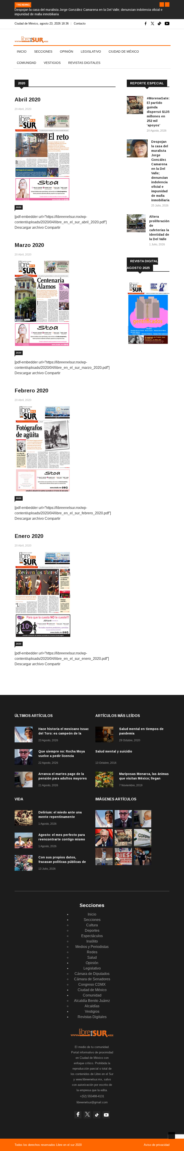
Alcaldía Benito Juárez (92, 1001)
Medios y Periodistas (92, 947)
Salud (92, 957)
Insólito (92, 941)
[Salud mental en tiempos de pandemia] (105, 735)
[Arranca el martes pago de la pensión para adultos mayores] (25, 780)
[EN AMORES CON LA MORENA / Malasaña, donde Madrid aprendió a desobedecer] (142, 864)
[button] (162, 4)
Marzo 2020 (29, 245)
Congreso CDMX (92, 984)
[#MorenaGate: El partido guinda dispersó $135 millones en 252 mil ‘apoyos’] (135, 106)
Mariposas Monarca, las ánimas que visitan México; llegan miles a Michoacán (144, 778)
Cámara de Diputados (92, 974)
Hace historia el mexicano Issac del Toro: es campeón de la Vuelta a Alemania (63, 733)
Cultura (92, 925)
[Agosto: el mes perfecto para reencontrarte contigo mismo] (25, 841)
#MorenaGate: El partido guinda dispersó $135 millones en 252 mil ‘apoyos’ (158, 111)
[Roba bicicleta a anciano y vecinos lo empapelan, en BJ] (104, 864)
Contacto (79, 23)
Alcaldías (92, 1006)
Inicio (21, 51)
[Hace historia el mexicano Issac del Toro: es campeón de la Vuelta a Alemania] (25, 735)
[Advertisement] (155, 384)
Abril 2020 (27, 99)
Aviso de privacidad (156, 1145)
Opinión (66, 51)
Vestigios (52, 63)
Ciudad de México (124, 51)
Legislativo (91, 51)
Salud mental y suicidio (113, 751)
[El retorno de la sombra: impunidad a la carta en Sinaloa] (104, 845)
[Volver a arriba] (171, 1135)
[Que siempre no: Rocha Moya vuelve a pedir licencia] (25, 757)
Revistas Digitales (84, 63)
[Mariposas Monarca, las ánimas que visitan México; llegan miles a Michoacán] (105, 780)
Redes (92, 952)
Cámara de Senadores (92, 979)
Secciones (43, 51)
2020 (18, 207)
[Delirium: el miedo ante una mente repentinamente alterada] (25, 818)
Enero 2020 (29, 536)
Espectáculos (92, 936)
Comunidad (26, 63)
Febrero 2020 (31, 390)
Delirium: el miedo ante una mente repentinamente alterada (60, 817)
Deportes (92, 930)
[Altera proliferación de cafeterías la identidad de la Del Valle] (136, 224)
